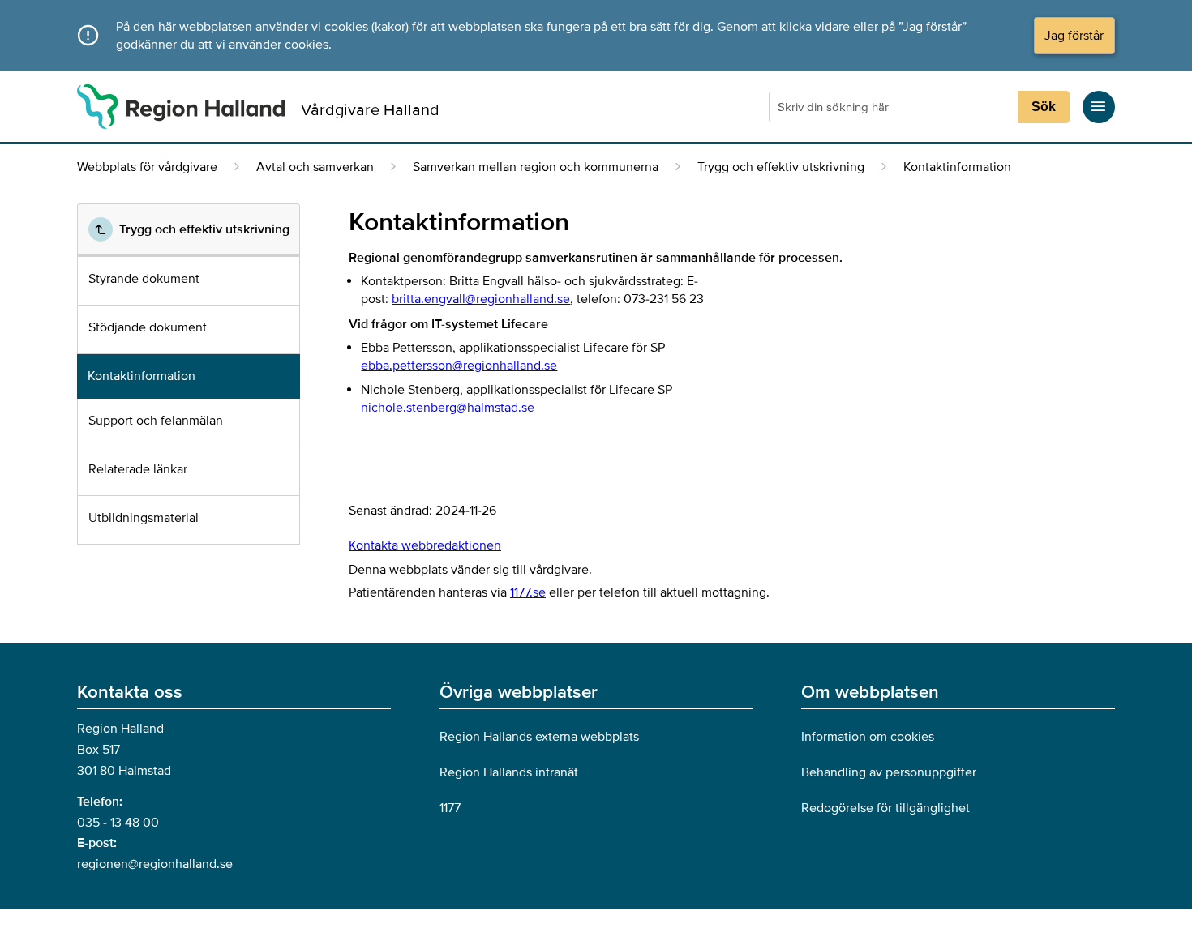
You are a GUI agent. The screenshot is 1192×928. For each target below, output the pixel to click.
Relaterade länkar (137, 469)
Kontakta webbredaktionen (425, 545)
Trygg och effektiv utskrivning (780, 167)
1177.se (528, 592)
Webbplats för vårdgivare (147, 167)
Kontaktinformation (141, 376)
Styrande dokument (143, 279)
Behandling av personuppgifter (888, 772)
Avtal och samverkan (315, 167)
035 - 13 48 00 (118, 823)
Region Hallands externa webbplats (539, 737)
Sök (1043, 106)
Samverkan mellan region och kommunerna (535, 167)
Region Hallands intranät (508, 772)
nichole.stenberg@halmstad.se (447, 408)
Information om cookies (867, 737)
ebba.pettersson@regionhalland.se (459, 365)
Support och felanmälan (155, 421)
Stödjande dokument (147, 327)
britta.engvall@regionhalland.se (481, 299)
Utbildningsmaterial (143, 518)
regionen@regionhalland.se (155, 864)
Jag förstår (1074, 36)
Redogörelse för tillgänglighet (885, 808)
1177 (450, 808)
